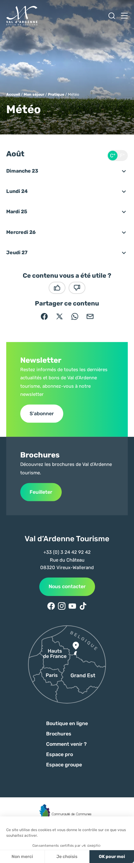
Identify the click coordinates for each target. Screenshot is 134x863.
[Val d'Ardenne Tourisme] (21, 15)
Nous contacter (67, 586)
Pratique (56, 94)
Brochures (58, 734)
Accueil (13, 94)
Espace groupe (64, 765)
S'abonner (42, 413)
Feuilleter (41, 492)
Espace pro (59, 754)
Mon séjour (34, 94)
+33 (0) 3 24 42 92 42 (67, 552)
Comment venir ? (66, 744)
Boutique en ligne (67, 723)
